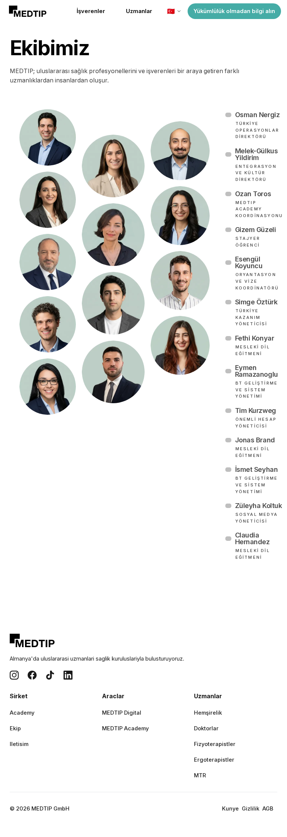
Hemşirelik (208, 712)
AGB (267, 808)
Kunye (230, 808)
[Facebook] (32, 675)
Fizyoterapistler (214, 744)
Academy (22, 712)
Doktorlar (206, 728)
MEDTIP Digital (121, 712)
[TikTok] (50, 675)
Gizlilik (250, 808)
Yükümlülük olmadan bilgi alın (234, 11)
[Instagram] (14, 675)
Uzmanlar (139, 11)
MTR (200, 775)
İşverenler (91, 11)
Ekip (15, 728)
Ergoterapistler (214, 759)
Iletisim (19, 744)
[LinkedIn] (68, 675)
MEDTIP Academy (125, 728)
